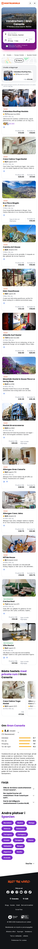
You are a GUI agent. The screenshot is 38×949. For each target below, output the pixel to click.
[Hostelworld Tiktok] (30, 892)
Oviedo (6, 840)
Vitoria (30, 840)
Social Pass (19, 909)
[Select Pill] (30, 3)
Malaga (31, 823)
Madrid (20, 823)
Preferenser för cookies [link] (19, 940)
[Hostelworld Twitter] (12, 892)
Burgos (20, 846)
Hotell (18, 905)
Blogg (7, 905)
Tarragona (8, 834)
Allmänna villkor (11, 931)
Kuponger (20, 931)
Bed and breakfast (27, 905)
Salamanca (20, 829)
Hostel (5, 109)
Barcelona (7, 823)
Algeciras (7, 852)
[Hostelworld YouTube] (21, 892)
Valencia (7, 829)
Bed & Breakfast (8, 599)
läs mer (10, 86)
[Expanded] (4, 55)
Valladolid (7, 846)
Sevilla (19, 852)
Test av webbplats (16, 936)
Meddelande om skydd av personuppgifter (19, 927)
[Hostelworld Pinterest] (25, 892)
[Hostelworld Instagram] (16, 892)
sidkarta (25, 936)
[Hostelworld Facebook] (7, 892)
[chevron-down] (18, 732)
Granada (7, 858)
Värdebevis (28, 931)
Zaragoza (18, 840)
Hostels (12, 905)
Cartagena (22, 834)
